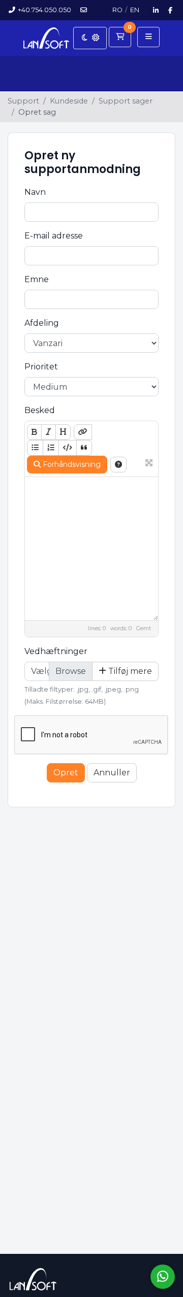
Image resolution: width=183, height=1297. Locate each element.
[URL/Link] (83, 432)
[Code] (67, 448)
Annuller (112, 772)
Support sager (125, 101)
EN (134, 10)
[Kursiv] (48, 432)
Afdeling (41, 323)
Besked (39, 410)
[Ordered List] (51, 448)
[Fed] (34, 432)
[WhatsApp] (162, 1277)
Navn (35, 192)
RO (117, 10)
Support (23, 101)
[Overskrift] (63, 432)
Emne (36, 279)
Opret (65, 772)
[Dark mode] (90, 38)
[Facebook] (170, 10)
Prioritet (41, 366)
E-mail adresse (53, 236)
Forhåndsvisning (71, 464)
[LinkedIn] (156, 10)
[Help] (118, 464)
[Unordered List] (35, 448)
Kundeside (69, 101)
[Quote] (84, 448)
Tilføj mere (129, 671)
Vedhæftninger (55, 651)
